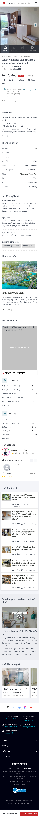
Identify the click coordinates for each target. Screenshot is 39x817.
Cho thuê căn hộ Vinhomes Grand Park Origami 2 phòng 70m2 (23, 497)
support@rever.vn (12, 733)
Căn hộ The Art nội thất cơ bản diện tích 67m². (13, 693)
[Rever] (19, 764)
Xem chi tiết (8, 310)
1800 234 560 (28, 721)
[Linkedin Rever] (22, 803)
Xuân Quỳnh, (17, 695)
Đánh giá (10, 803)
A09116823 (7, 695)
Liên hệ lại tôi (11, 814)
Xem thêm (6, 136)
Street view (32, 51)
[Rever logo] (4, 3)
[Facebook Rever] (15, 803)
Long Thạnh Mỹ (18, 56)
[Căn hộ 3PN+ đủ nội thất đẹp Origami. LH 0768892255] (6, 550)
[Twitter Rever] (19, 803)
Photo (5, 51)
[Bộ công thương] (19, 790)
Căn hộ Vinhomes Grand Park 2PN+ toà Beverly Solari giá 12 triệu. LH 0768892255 (23, 563)
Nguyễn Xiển (6, 56)
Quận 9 (27, 56)
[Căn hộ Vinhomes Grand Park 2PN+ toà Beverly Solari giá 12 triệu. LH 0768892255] (6, 563)
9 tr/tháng (8, 689)
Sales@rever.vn (11, 727)
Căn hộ (34, 149)
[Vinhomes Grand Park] (19, 275)
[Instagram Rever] (25, 803)
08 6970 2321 (16, 781)
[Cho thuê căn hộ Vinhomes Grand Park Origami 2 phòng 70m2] (6, 497)
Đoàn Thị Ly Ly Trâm (19, 450)
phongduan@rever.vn (30, 727)
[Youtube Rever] (28, 803)
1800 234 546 (10, 719)
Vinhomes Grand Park (28, 174)
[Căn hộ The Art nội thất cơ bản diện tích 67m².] (15, 677)
